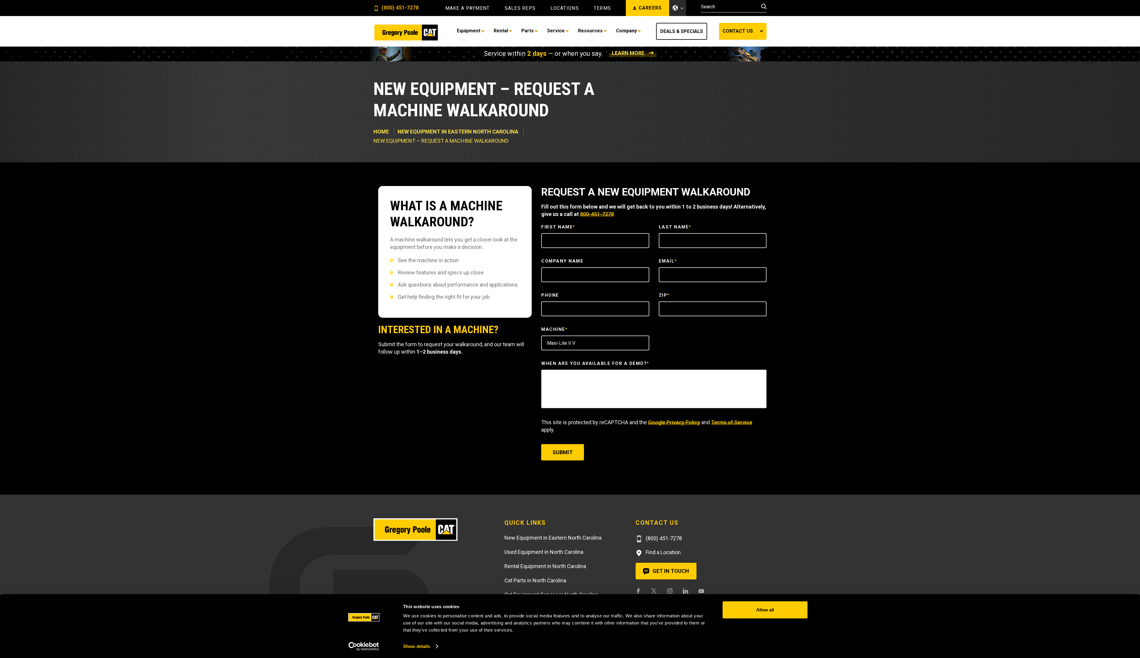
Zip (664, 295)
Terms (602, 8)
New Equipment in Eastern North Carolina (458, 131)
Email (668, 261)
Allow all (765, 609)
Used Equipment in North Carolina (543, 552)
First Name (558, 227)
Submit (562, 452)
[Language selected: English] (677, 8)
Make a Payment (467, 8)
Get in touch (670, 571)
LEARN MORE (628, 53)
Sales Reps (520, 8)
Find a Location (663, 552)
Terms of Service (731, 422)
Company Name (562, 261)
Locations (564, 8)
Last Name (675, 227)
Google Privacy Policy (674, 422)
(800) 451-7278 (399, 8)
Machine (554, 329)
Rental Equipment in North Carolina (545, 566)
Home (381, 131)
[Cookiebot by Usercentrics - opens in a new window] (364, 646)
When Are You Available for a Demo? (595, 363)
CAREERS (650, 8)
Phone (550, 295)
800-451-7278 (597, 214)
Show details (416, 646)
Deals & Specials (681, 31)
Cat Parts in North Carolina (535, 580)
